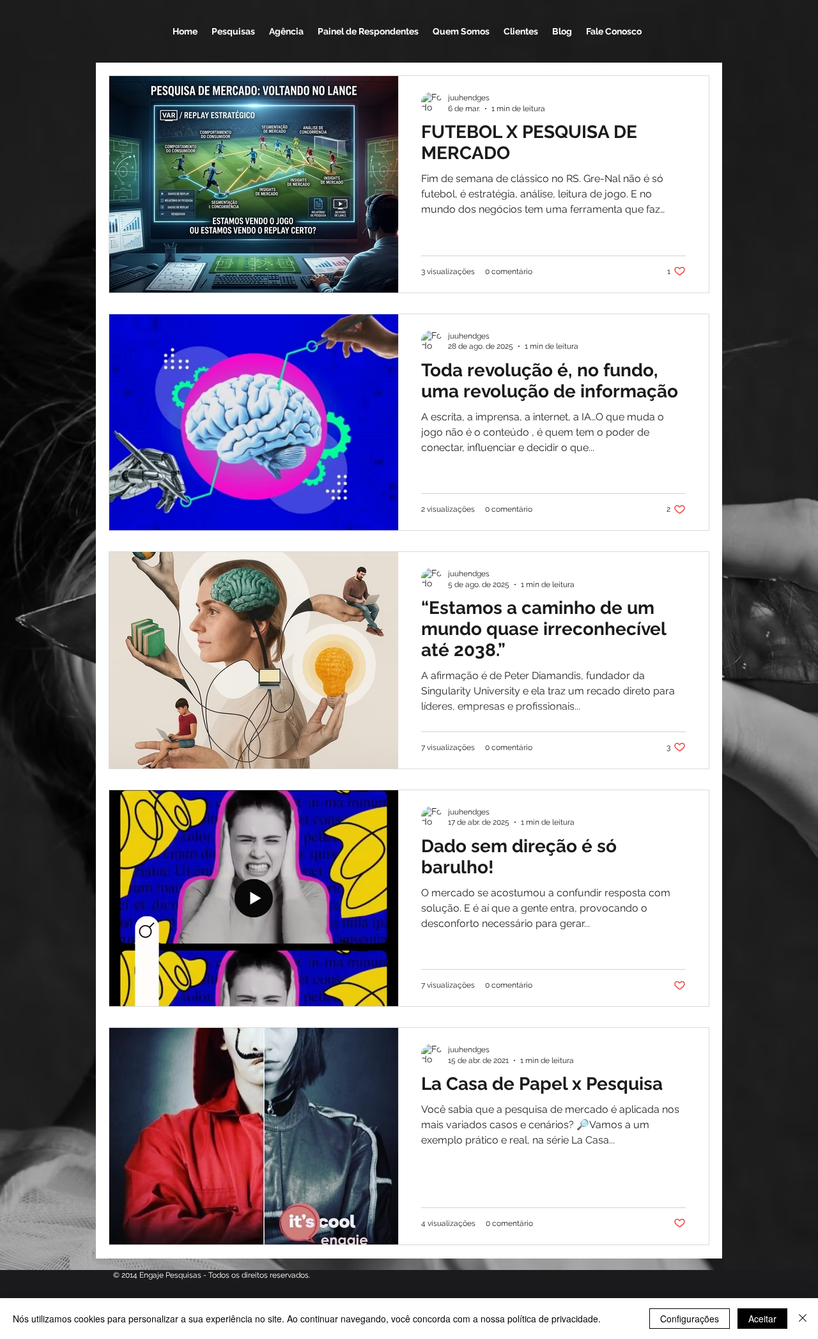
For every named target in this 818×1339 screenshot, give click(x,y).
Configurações (689, 1318)
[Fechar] (802, 1318)
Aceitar (762, 1318)
